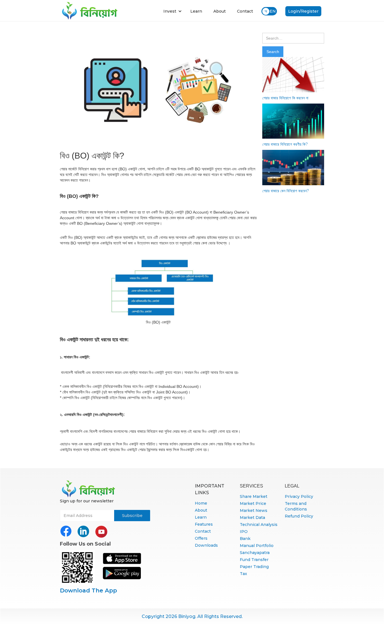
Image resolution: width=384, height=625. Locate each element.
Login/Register (303, 11)
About (219, 11)
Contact (245, 11)
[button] (173, 11)
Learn (196, 11)
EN (273, 11)
